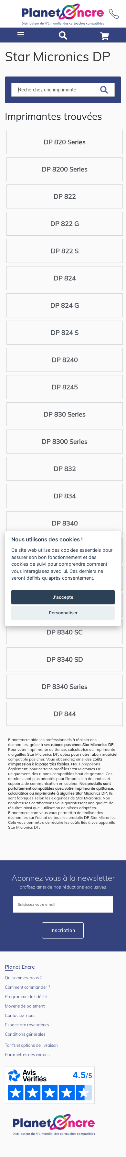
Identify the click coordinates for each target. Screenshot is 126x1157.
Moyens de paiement (25, 1006)
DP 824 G (64, 305)
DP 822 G (64, 223)
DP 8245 (65, 387)
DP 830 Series (65, 414)
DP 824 (65, 278)
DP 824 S (65, 332)
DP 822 (65, 196)
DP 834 (65, 496)
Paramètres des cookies (27, 1054)
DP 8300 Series (65, 441)
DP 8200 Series (65, 169)
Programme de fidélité (26, 996)
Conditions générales (25, 1034)
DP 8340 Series (65, 686)
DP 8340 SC (65, 632)
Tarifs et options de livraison (31, 1045)
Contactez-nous (20, 1015)
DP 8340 (65, 523)
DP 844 (65, 714)
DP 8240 (65, 360)
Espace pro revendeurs (27, 1024)
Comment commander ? (27, 987)
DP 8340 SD (65, 659)
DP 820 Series (65, 142)
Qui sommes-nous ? (23, 977)
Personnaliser (63, 612)
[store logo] (63, 14)
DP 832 (65, 469)
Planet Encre (55, 1124)
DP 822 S (65, 251)
